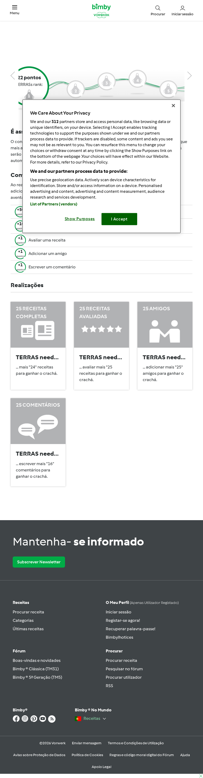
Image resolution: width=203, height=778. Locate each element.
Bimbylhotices (119, 637)
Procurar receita (28, 611)
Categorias (23, 620)
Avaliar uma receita (47, 240)
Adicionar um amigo (48, 253)
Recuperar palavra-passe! (130, 628)
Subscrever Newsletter (39, 561)
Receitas (21, 602)
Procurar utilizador (124, 677)
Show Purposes (80, 218)
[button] (15, 10)
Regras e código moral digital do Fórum (141, 755)
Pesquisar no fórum (124, 668)
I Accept (119, 219)
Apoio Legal (101, 767)
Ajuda (185, 755)
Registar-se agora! (123, 620)
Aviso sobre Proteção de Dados (39, 755)
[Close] (173, 105)
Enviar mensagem (87, 743)
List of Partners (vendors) (53, 204)
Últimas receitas (28, 628)
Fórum (19, 650)
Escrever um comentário (52, 266)
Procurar (114, 650)
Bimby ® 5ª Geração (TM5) (37, 677)
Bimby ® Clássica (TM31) (36, 668)
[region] (101, 166)
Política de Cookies (87, 755)
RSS (109, 685)
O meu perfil (142, 602)
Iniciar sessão (118, 611)
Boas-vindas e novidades (37, 660)
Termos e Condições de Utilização (136, 743)
